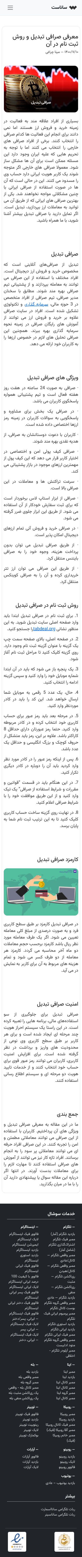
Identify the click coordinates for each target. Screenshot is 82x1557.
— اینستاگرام (29, 1227)
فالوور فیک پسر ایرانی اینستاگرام (23, 1295)
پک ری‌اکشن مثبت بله (23, 1393)
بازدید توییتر (30, 1419)
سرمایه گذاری (36, 304)
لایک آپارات (31, 1467)
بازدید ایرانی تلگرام (63, 1329)
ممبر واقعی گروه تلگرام (59, 1303)
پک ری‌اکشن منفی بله (23, 1398)
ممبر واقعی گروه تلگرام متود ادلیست (59, 1342)
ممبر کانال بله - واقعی (23, 1388)
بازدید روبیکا (67, 1419)
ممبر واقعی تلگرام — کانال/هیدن (61, 1268)
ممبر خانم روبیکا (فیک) (64, 1438)
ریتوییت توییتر (28, 1425)
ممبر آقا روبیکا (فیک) (61, 1430)
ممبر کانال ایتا (65, 1382)
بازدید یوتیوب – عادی (60, 1483)
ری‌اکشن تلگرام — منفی (63, 1289)
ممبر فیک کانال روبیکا (60, 1425)
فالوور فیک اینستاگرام (23, 1234)
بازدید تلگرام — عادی (61, 1298)
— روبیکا (69, 1407)
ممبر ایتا (69, 1372)
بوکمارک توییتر (28, 1435)
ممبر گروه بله (29, 1382)
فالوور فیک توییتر (26, 1414)
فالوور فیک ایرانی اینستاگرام (27, 1268)
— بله (34, 1365)
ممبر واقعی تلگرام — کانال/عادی (61, 1258)
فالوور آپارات (30, 1456)
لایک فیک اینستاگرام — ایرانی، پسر (24, 1326)
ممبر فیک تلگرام (64, 1239)
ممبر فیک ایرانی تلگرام (60, 1335)
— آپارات (32, 1449)
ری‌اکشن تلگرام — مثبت (63, 1279)
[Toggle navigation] (10, 8)
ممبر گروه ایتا (66, 1393)
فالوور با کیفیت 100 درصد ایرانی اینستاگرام (23, 1279)
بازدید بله (32, 1372)
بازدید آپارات (30, 1462)
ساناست (59, 7)
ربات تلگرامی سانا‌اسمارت (58, 1509)
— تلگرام (69, 1227)
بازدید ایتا (69, 1377)
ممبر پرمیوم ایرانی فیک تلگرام (59, 1316)
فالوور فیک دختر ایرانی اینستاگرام (23, 1305)
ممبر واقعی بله (28, 1377)
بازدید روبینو (67, 1456)
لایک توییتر (31, 1430)
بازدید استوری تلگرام (61, 1324)
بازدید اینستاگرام (27, 1250)
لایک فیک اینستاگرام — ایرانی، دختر (24, 1337)
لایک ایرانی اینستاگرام (23, 1287)
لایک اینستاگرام (27, 1239)
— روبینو (69, 1449)
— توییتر (32, 1407)
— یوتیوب (68, 1476)
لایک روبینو (67, 1462)
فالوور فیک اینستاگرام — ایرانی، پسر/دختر (23, 1316)
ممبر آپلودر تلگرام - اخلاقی (62, 1353)
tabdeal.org (44, 629)
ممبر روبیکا (67, 1414)
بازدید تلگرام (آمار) (63, 1234)
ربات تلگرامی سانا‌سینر (60, 1514)
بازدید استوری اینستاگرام (29, 1258)
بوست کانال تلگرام (62, 1308)
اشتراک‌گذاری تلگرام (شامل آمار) (62, 1247)
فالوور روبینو (67, 1467)
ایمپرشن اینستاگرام (25, 1245)
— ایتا (71, 1365)
